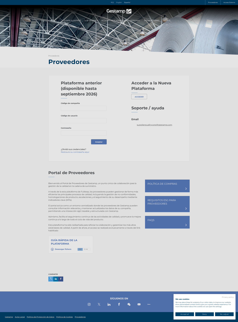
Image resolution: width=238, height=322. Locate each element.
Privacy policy (228, 297)
